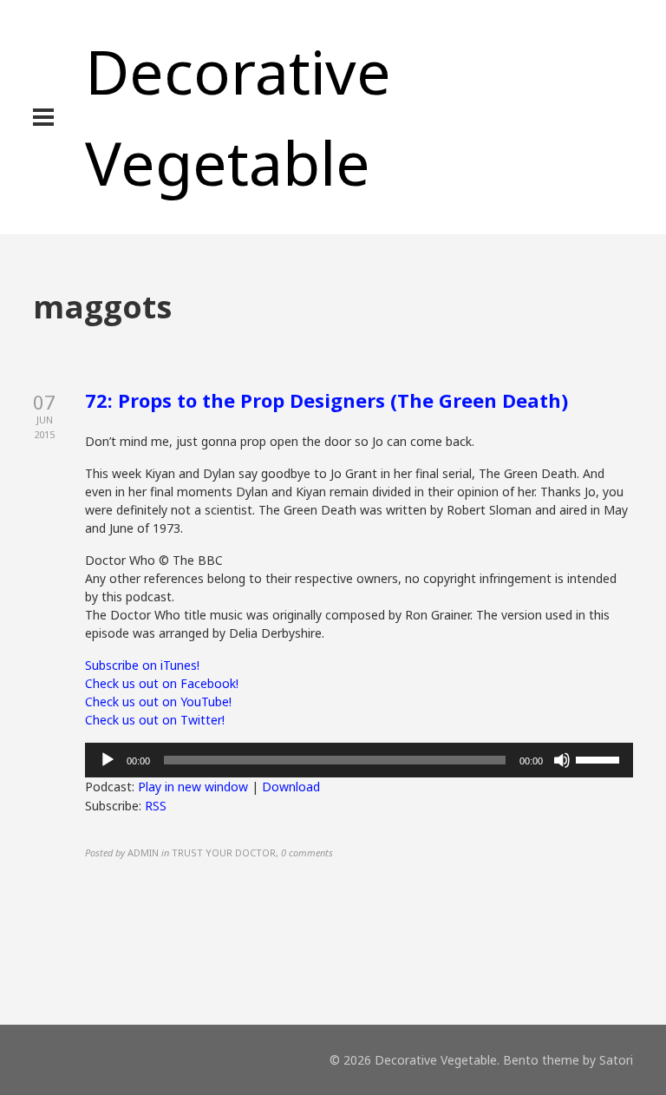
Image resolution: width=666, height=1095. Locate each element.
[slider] (600, 758)
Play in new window (193, 786)
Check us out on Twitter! (155, 719)
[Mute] (562, 760)
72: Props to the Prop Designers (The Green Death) (326, 400)
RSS (155, 805)
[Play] (107, 760)
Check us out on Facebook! (161, 683)
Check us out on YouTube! (158, 701)
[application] (358, 760)
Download (291, 786)
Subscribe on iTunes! (142, 665)
